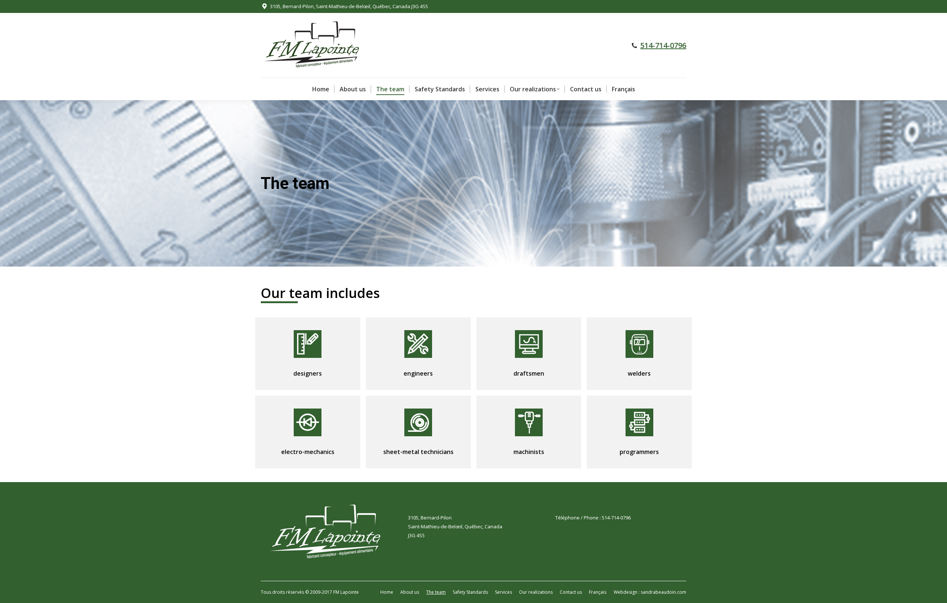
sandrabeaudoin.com (663, 592)
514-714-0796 (663, 45)
